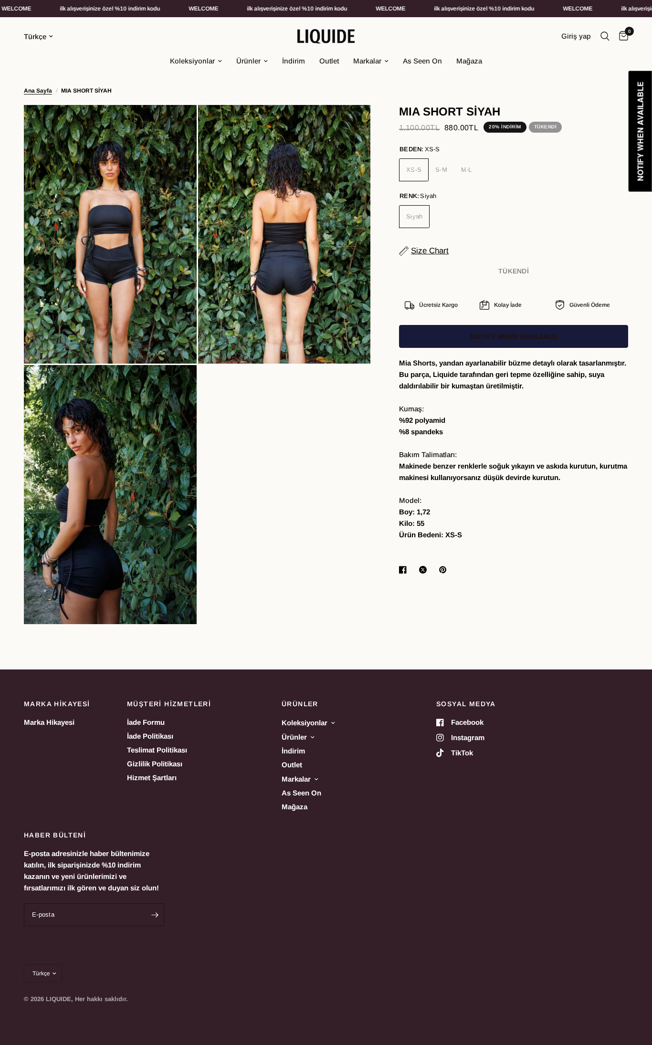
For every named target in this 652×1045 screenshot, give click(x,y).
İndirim (293, 61)
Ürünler (248, 61)
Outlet (329, 61)
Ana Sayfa (38, 90)
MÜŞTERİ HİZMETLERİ (169, 703)
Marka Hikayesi (49, 722)
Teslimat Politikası (157, 750)
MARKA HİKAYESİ (57, 703)
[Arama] (605, 36)
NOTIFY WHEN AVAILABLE (513, 336)
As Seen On (422, 61)
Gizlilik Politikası (154, 764)
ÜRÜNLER (300, 703)
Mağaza (469, 61)
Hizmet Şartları (152, 777)
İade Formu (146, 722)
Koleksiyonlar (192, 61)
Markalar (367, 61)
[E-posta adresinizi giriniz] (154, 914)
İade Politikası (150, 736)
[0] (621, 36)
